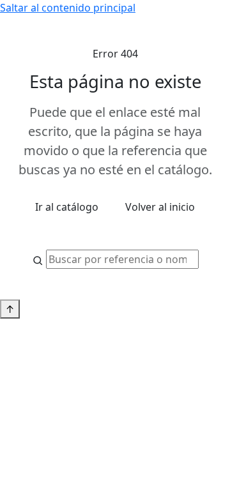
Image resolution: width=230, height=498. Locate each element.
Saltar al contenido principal (67, 8)
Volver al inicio (160, 207)
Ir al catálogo (66, 207)
